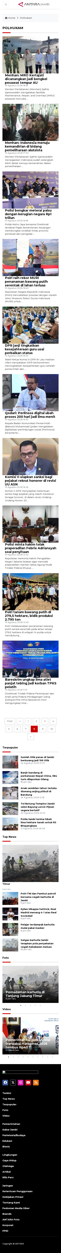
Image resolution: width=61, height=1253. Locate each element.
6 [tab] (33, 1056)
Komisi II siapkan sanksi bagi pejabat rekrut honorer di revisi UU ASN (30, 480)
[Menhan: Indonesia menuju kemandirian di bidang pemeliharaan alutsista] (30, 122)
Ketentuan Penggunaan (17, 1191)
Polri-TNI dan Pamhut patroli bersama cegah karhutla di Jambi (38, 897)
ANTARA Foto (11, 1219)
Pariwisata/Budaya (13, 1135)
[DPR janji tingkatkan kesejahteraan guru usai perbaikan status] (30, 324)
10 (51, 728)
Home (11, 17)
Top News (9, 836)
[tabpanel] (30, 984)
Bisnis (6, 1146)
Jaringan (7, 1185)
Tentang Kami (11, 1202)
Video (6, 1009)
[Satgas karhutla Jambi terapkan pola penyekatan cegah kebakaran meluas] (10, 944)
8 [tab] (42, 1056)
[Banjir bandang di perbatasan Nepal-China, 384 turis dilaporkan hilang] (10, 777)
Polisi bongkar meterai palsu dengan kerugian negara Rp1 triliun (28, 214)
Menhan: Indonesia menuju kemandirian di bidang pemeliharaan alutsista (27, 146)
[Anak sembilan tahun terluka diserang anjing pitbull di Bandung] (10, 792)
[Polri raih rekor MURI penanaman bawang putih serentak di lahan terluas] (30, 257)
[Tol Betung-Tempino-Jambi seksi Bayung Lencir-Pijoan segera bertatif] (10, 808)
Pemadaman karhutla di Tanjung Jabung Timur (29, 882)
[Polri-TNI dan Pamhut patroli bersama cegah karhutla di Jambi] (10, 898)
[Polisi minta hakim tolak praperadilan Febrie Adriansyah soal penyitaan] (30, 523)
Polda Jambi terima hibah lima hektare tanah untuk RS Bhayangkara (38, 822)
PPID (5, 1230)
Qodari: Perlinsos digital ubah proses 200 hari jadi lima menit (30, 415)
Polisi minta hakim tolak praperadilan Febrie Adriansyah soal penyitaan (30, 548)
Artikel (6, 1171)
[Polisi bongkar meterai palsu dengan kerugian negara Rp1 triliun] (30, 189)
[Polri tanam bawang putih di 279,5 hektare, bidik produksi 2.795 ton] (30, 591)
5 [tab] (40, 1005)
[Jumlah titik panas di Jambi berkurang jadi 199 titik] (10, 761)
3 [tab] (30, 1005)
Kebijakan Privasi (12, 1197)
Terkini (6, 1093)
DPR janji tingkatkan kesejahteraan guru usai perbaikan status (24, 349)
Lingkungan (9, 1154)
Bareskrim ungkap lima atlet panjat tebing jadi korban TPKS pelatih (30, 683)
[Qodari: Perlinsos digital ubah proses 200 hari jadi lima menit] (30, 392)
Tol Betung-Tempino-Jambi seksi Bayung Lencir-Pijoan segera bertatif (38, 807)
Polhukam (26, 17)
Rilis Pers (8, 1177)
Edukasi (7, 1141)
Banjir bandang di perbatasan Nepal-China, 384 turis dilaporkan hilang (39, 776)
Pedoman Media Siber (16, 1208)
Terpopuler (10, 747)
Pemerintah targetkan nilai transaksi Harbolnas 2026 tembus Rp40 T (28, 1043)
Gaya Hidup (9, 1160)
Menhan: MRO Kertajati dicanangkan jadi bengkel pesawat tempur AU (26, 79)
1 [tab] (20, 1005)
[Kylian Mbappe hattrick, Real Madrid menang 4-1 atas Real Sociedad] (10, 913)
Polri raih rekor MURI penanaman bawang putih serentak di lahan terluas (26, 281)
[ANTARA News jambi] (33, 4)
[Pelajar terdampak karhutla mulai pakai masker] (10, 929)
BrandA (7, 1213)
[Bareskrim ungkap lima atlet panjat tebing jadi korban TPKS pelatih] (30, 658)
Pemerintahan (11, 1124)
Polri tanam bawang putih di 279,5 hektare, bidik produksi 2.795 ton (29, 615)
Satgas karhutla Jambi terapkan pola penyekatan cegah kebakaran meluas (37, 943)
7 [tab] (38, 1056)
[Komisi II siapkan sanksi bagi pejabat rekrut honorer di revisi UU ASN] (30, 456)
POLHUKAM (12, 28)
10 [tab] (52, 1056)
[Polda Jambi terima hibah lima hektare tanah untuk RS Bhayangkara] (10, 823)
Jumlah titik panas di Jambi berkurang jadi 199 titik (37, 759)
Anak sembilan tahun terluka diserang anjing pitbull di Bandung (39, 791)
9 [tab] (47, 1056)
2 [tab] (25, 1005)
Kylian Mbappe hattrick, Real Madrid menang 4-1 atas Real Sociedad (38, 912)
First (10, 721)
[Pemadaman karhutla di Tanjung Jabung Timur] (30, 863)
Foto (5, 957)
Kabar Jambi (9, 1129)
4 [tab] (35, 1005)
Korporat (7, 1225)
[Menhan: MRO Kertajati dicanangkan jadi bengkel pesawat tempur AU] (30, 54)
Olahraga (8, 1166)
